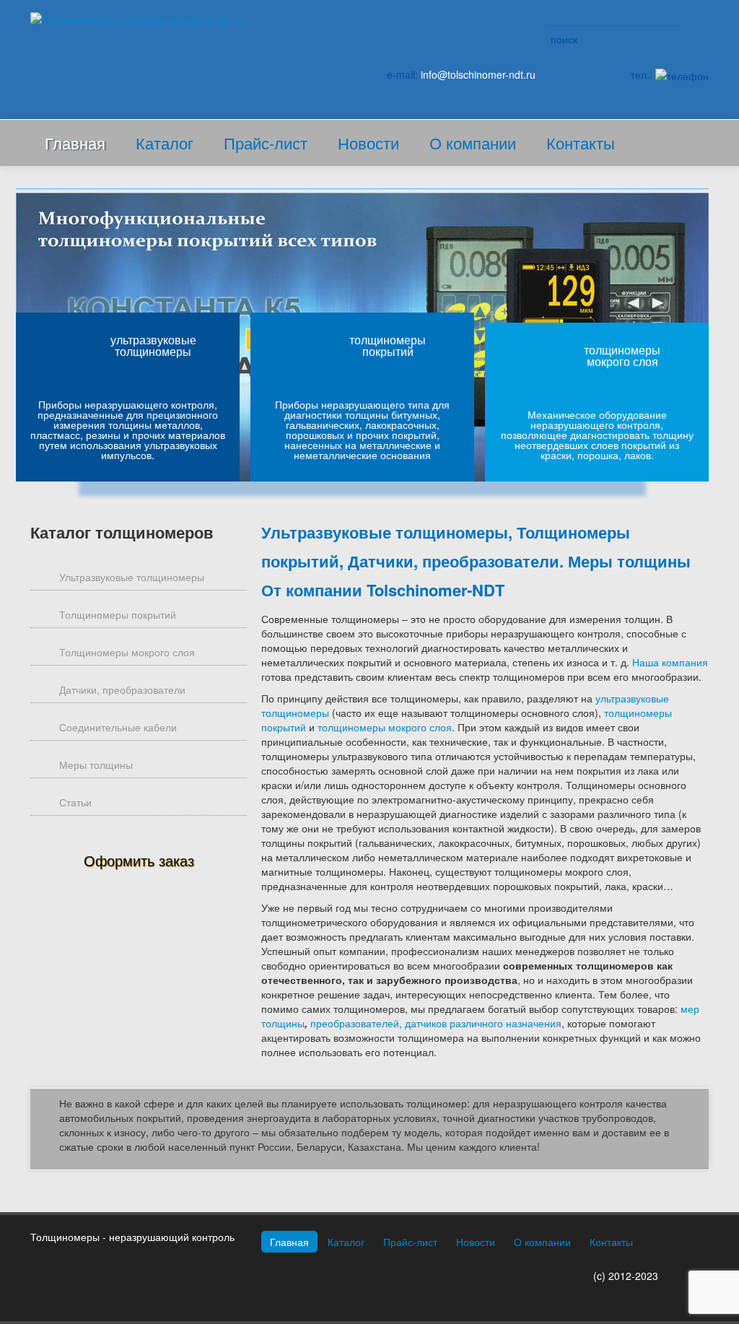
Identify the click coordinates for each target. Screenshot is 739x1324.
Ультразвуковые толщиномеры (131, 577)
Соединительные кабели (118, 727)
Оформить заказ (139, 860)
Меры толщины (96, 764)
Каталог (164, 142)
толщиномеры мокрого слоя (622, 355)
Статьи (75, 802)
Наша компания (670, 662)
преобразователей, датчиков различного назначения (435, 1023)
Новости (368, 142)
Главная (75, 142)
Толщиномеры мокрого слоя (127, 652)
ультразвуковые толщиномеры (153, 345)
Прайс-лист (265, 142)
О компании (472, 142)
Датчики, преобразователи (122, 689)
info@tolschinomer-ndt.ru (478, 74)
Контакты (580, 142)
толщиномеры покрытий (387, 345)
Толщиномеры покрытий (117, 614)
